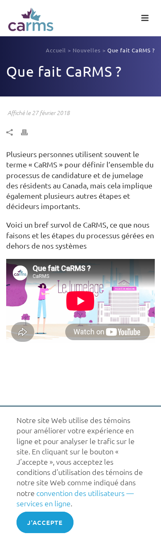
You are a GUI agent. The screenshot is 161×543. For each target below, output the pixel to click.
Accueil (56, 50)
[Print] (28, 131)
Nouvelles (87, 50)
